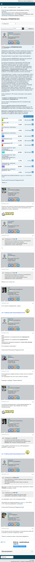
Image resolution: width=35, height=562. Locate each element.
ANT (9, 288)
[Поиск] (23, 29)
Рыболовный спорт (12, 7)
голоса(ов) (28, 120)
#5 (32, 303)
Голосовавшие (30, 116)
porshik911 (11, 221)
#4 (32, 269)
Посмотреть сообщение (16, 272)
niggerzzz (10, 32)
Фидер (19, 7)
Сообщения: (11, 38)
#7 (32, 371)
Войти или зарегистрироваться (25, 1)
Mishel (9, 356)
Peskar (10, 513)
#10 (32, 474)
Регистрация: (11, 37)
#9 (32, 434)
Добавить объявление (19, 546)
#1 (32, 47)
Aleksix (10, 254)
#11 (32, 528)
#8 (32, 402)
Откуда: (9, 195)
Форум (5, 7)
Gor (9, 188)
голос (29, 160)
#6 (32, 333)
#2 (32, 204)
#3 (32, 235)
